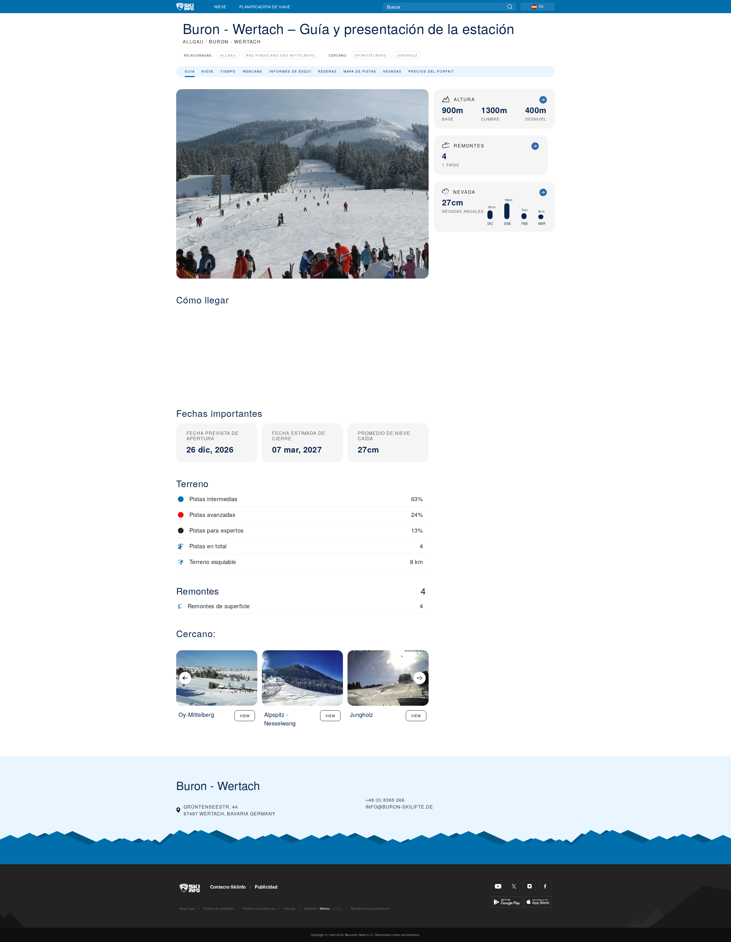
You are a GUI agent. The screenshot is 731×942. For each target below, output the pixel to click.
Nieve (220, 6)
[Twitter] (514, 886)
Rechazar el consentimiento (370, 908)
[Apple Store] (537, 901)
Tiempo (228, 71)
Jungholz (407, 55)
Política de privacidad (219, 908)
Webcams (252, 71)
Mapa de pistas (360, 71)
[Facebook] (545, 886)
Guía (190, 71)
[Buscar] (509, 7)
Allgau (228, 55)
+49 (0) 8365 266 (385, 800)
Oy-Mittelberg (370, 55)
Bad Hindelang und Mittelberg (280, 55)
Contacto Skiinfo (228, 887)
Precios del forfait (431, 71)
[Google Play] (507, 901)
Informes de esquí (290, 71)
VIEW (245, 715)
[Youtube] (498, 886)
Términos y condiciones (259, 908)
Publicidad (266, 887)
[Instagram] (529, 886)
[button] (302, 352)
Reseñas (327, 71)
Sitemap (289, 908)
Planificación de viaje (264, 6)
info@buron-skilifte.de (399, 806)
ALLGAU (193, 41)
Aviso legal (187, 908)
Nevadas (392, 71)
